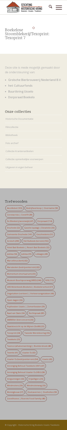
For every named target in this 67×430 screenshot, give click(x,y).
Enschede (13, 227)
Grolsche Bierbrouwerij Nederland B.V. (34, 80)
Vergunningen (15, 378)
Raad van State (16, 313)
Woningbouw (15, 392)
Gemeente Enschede (19, 234)
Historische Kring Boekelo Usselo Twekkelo (38, 425)
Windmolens (15, 385)
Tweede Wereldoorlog (37, 333)
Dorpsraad (44, 221)
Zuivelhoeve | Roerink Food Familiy (26, 398)
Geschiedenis (44, 234)
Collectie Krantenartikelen (20, 151)
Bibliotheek (12, 135)
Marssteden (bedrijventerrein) (23, 267)
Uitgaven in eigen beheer (19, 167)
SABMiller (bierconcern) (20, 319)
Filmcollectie (12, 127)
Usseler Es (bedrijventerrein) (22, 359)
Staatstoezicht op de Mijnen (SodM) (25, 326)
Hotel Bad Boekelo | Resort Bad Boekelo (28, 247)
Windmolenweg (36, 385)
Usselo (47, 359)
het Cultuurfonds (20, 86)
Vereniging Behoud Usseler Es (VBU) (26, 372)
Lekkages (41, 254)
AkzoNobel (14, 208)
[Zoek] (48, 7)
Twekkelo (13, 339)
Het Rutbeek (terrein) (36, 241)
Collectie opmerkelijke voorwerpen (24, 159)
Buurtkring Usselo (20, 91)
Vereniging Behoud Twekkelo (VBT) (25, 365)
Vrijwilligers (35, 378)
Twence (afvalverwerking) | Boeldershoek (29, 346)
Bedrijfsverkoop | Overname (42, 208)
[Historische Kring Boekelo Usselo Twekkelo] (28, 7)
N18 (49, 280)
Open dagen (15, 300)
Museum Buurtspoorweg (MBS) (24, 280)
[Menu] (57, 7)
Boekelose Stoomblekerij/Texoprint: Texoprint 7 (27, 34)
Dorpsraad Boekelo (21, 97)
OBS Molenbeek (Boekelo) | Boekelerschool (30, 286)
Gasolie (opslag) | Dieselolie (39, 227)
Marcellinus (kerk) (17, 260)
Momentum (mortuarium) (21, 273)
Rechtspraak (36, 313)
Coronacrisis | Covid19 (19, 214)
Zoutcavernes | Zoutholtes (42, 392)
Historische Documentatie (19, 118)
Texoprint (13, 333)
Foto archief (12, 143)
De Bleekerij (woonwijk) (20, 221)
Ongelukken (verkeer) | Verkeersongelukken (30, 293)
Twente (12, 352)
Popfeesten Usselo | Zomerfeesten (26, 306)
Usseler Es (29, 352)
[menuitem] (48, 7)
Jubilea (12, 254)
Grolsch (13, 241)
